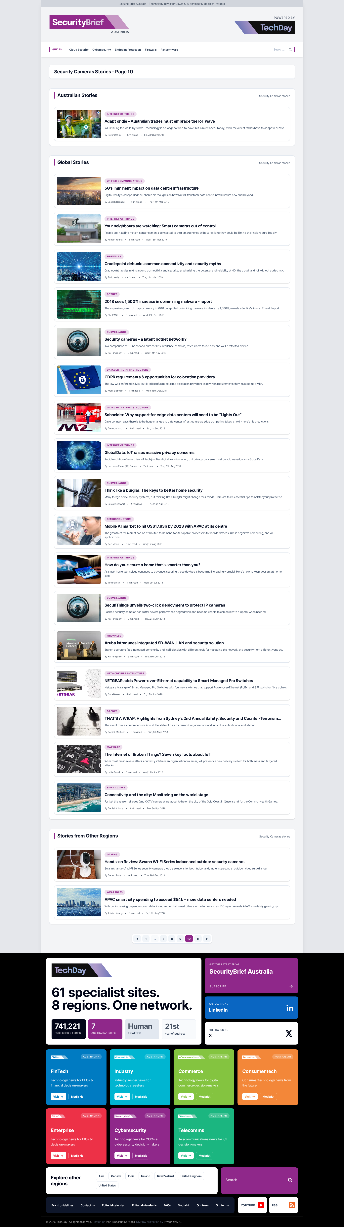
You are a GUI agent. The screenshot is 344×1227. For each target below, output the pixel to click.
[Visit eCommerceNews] (191, 1057)
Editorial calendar (113, 1205)
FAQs (167, 1205)
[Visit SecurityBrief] (127, 1116)
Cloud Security (78, 49)
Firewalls (151, 49)
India (131, 1176)
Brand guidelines (62, 1205)
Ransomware (169, 49)
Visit (56, 1096)
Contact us (88, 1205)
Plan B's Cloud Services (120, 1221)
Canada (116, 1176)
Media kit (77, 1096)
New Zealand (165, 1176)
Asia (101, 1176)
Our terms (222, 1205)
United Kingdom (191, 1176)
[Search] (290, 49)
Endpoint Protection (128, 49)
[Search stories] (290, 1180)
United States (107, 1185)
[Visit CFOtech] (64, 1057)
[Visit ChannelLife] (127, 1057)
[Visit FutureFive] (255, 1057)
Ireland (145, 1176)
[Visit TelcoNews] (191, 1116)
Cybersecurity (101, 49)
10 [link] (189, 938)
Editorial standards (144, 1205)
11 (198, 938)
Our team (203, 1205)
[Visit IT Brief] (64, 1116)
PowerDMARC (172, 1221)
